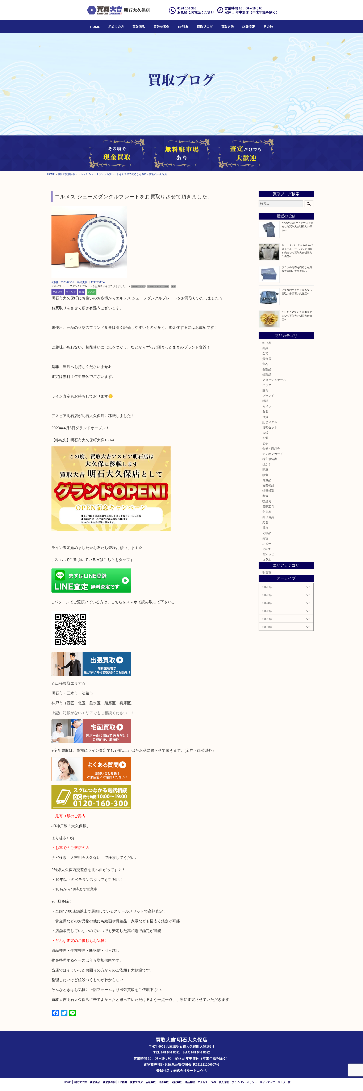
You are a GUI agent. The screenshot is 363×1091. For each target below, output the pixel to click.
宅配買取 (177, 1082)
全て (265, 353)
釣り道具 (268, 517)
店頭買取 (151, 1082)
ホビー (266, 543)
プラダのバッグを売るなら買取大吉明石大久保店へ (297, 291)
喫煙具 (266, 501)
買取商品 (138, 27)
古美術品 (268, 485)
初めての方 (116, 27)
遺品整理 (190, 1082)
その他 (266, 548)
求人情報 (224, 1082)
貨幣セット (269, 427)
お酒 (265, 438)
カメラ (266, 406)
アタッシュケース (274, 379)
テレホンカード (272, 453)
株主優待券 (269, 459)
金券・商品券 (271, 448)
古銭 (265, 432)
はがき (266, 464)
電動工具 (268, 506)
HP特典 (183, 27)
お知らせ (268, 554)
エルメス (58, 292)
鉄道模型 (268, 490)
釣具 (265, 348)
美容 (265, 538)
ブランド (71, 292)
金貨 (265, 417)
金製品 (266, 369)
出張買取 (164, 1082)
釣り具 (266, 343)
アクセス (203, 1082)
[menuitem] (95, 26)
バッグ (266, 385)
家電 (265, 496)
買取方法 (227, 27)
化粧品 (266, 533)
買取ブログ (205, 27)
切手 (265, 443)
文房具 (266, 512)
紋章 (265, 475)
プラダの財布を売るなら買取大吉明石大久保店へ (297, 269)
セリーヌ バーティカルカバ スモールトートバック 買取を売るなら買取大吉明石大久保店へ (297, 250)
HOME (95, 27)
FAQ (213, 1082)
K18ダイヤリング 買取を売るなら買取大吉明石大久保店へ (297, 315)
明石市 (91, 292)
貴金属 (266, 358)
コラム (266, 559)
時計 (265, 401)
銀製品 (266, 374)
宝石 (265, 364)
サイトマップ (267, 1082)
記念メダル (269, 422)
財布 (265, 390)
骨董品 (266, 480)
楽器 (265, 522)
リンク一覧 (284, 1082)
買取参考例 (161, 27)
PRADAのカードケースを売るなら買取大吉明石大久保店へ (297, 226)
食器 (81, 292)
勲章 (265, 469)
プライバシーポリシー (244, 1082)
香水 (265, 527)
